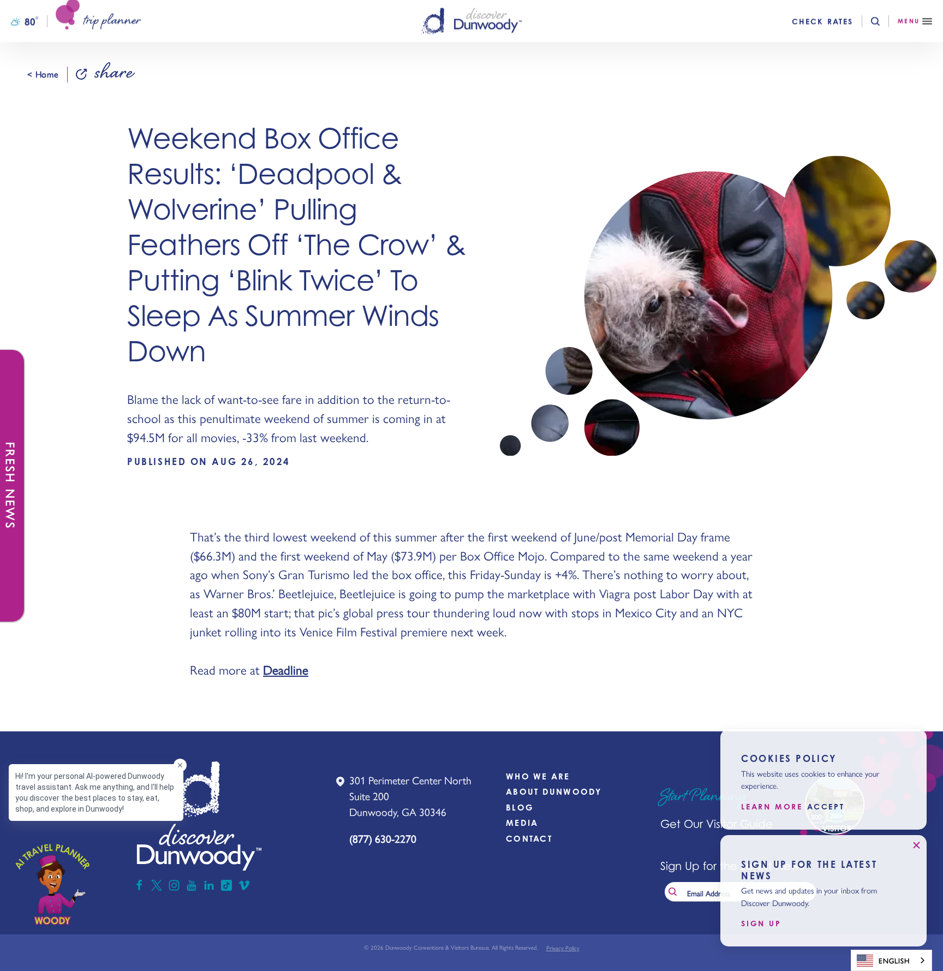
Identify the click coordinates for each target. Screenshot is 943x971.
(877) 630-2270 (382, 838)
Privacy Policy (563, 948)
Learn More (772, 807)
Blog (520, 807)
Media (522, 823)
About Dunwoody (554, 792)
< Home (42, 74)
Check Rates (822, 21)
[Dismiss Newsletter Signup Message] (916, 845)
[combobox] (891, 960)
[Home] (471, 21)
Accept (826, 807)
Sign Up (761, 923)
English (894, 960)
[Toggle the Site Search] (884, 21)
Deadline (285, 669)
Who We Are (538, 776)
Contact (529, 838)
